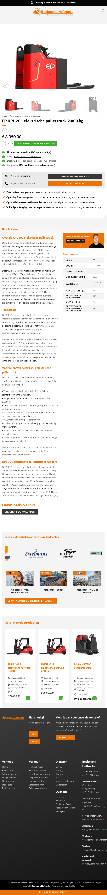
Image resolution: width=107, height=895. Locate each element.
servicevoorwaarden (82, 882)
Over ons (60, 797)
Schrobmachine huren (39, 774)
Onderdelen (61, 784)
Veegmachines (9, 777)
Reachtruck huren (37, 770)
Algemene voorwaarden (62, 886)
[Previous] (7, 57)
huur (46, 160)
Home (4, 116)
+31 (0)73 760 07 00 (92, 819)
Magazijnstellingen (65, 781)
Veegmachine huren (38, 777)
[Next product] (4, 130)
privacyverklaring (63, 882)
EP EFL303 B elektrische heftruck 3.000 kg (19, 668)
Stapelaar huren (36, 784)
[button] (3, 11)
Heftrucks (7, 766)
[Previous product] (10, 130)
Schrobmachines (10, 774)
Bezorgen (60, 811)
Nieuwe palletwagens (32, 116)
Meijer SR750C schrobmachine (83, 666)
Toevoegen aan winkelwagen (36, 143)
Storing (59, 770)
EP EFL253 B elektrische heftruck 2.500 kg (52, 668)
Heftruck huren (36, 766)
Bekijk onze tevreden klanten (27, 156)
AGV (58, 777)
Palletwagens (15, 116)
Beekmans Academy (65, 804)
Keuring (59, 774)
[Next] (99, 57)
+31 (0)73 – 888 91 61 (91, 807)
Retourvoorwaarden (65, 807)
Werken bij (61, 800)
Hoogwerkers (8, 781)
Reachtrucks (8, 770)
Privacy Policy (79, 886)
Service (59, 766)
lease (53, 160)
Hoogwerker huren (38, 781)
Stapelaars (7, 784)
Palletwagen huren (38, 788)
